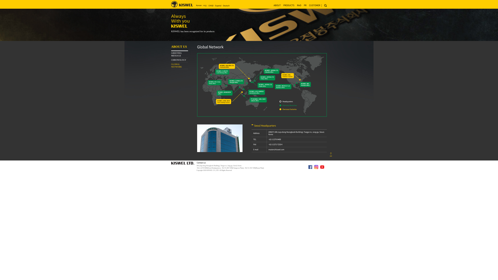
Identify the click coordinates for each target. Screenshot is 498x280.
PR (305, 5)
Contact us (201, 163)
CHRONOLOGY (178, 60)
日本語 (210, 5)
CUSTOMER (314, 5)
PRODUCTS (288, 5)
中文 (205, 5)
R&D (299, 5)
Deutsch (226, 5)
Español (218, 5)
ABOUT (277, 5)
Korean (199, 5)
